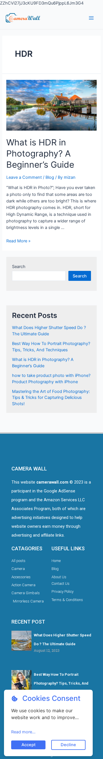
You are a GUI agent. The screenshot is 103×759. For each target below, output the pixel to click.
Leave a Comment (24, 177)
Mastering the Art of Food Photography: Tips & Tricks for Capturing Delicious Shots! (51, 398)
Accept (28, 744)
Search (18, 266)
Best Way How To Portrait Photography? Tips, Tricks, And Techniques (61, 683)
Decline (68, 744)
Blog (49, 177)
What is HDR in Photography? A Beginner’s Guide (40, 153)
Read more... (23, 731)
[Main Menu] (91, 18)
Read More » (18, 240)
